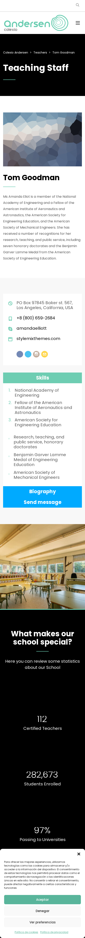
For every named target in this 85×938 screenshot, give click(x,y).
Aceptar (42, 899)
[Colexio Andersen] (36, 23)
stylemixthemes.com (38, 338)
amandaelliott (32, 328)
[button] (79, 854)
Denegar (43, 911)
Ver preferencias (43, 922)
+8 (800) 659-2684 (36, 318)
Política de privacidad (54, 932)
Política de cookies (26, 932)
